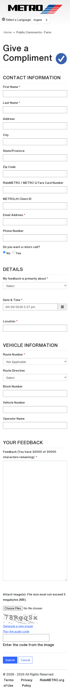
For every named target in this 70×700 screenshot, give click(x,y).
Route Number (13, 354)
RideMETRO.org (52, 680)
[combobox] (41, 20)
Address (9, 119)
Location (9, 321)
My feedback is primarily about (24, 278)
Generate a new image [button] (18, 626)
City (6, 135)
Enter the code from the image (28, 644)
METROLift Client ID (17, 199)
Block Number (13, 386)
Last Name (10, 102)
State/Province (13, 151)
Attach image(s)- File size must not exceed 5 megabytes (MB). (34, 597)
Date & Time (11, 300)
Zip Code (9, 167)
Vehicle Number (14, 402)
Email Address (13, 215)
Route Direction (14, 370)
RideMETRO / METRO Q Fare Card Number (33, 182)
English (38, 20)
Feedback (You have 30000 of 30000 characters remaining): (29, 454)
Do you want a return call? (21, 247)
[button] (62, 307)
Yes (18, 253)
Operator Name (13, 418)
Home (7, 32)
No (8, 253)
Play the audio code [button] (16, 631)
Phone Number (13, 231)
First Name (10, 87)
